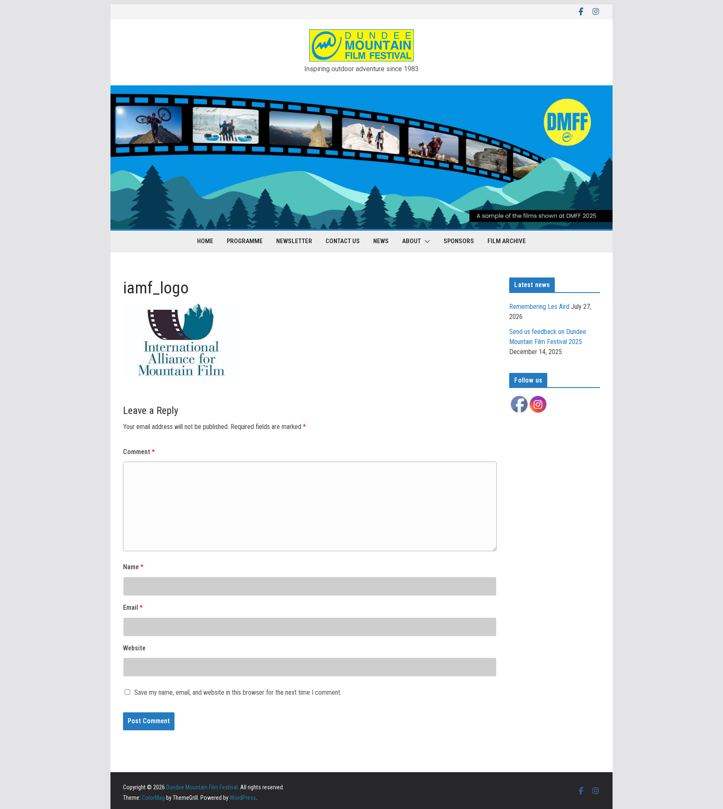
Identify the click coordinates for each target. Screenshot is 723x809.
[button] (425, 241)
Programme (245, 241)
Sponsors (459, 241)
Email (133, 607)
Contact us (343, 241)
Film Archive (506, 241)
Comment (139, 452)
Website (134, 648)
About (411, 241)
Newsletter (294, 241)
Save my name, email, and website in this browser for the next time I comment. (237, 692)
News (381, 241)
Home (205, 241)
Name (133, 567)
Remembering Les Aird (539, 307)
